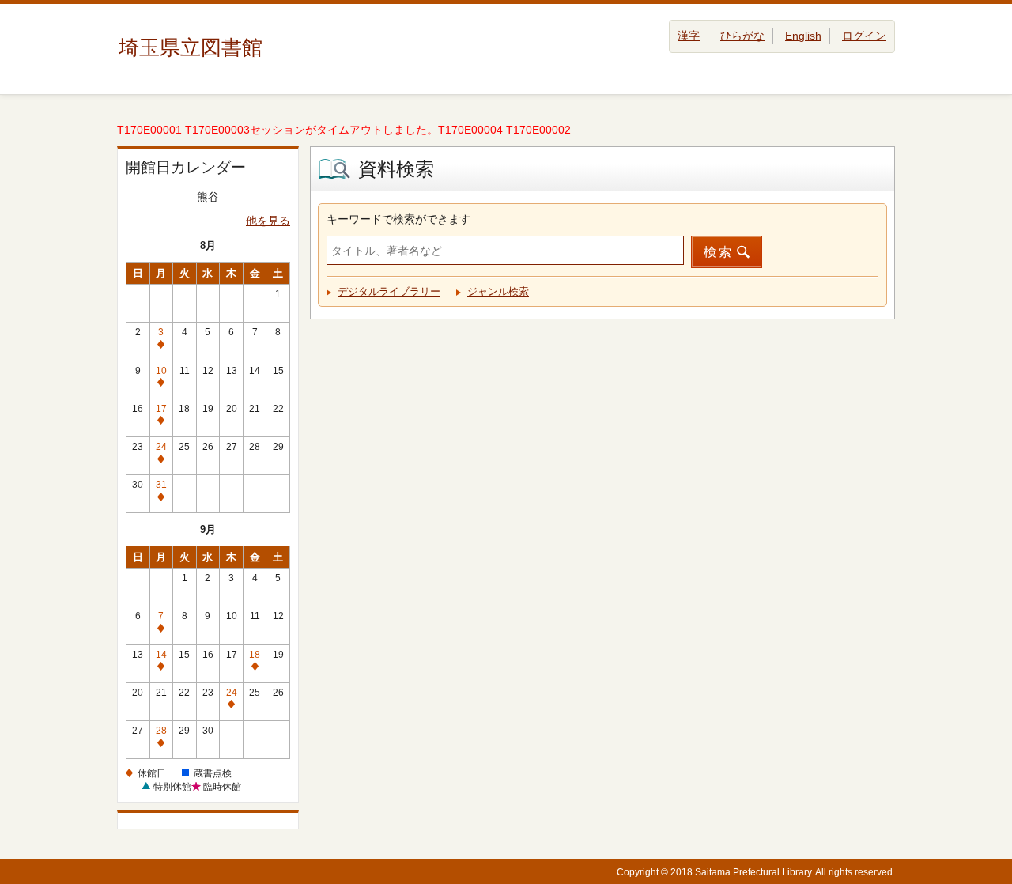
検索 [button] (719, 252)
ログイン (864, 35)
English (803, 35)
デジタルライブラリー (389, 291)
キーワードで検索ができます (398, 219)
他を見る (268, 220)
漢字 (689, 35)
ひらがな (742, 35)
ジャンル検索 (498, 291)
